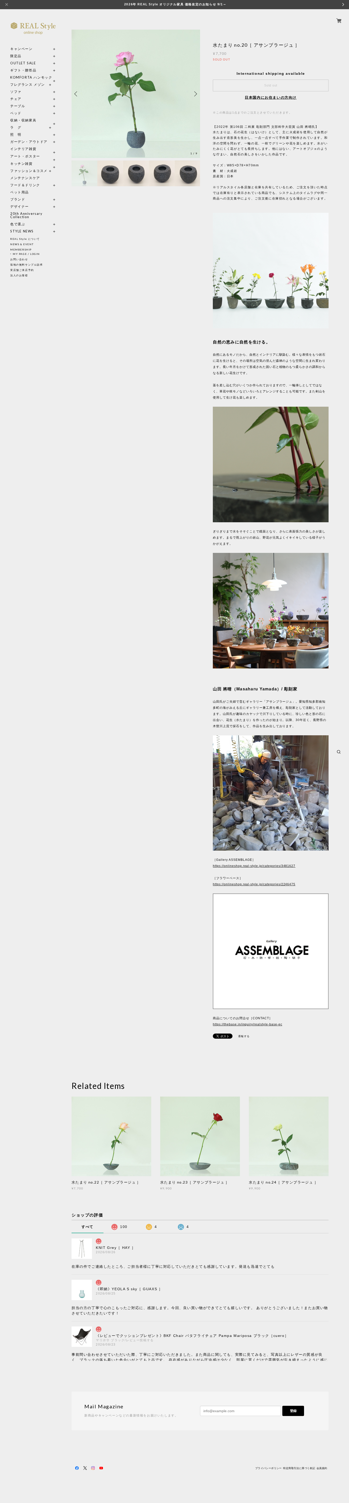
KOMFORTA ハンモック (31, 77)
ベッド (15, 113)
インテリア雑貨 (33, 149)
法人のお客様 (19, 275)
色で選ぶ (17, 224)
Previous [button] (77, 94)
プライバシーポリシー (268, 1468)
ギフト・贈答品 (23, 70)
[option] (136, 94)
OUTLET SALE (23, 63)
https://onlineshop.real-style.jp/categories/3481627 (254, 866)
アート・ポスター (33, 156)
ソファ (25, 91)
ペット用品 (19, 192)
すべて (88, 1227)
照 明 (15, 134)
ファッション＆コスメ (29, 170)
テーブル (17, 106)
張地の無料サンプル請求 (26, 264)
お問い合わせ (19, 259)
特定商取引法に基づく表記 (299, 1468)
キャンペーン (21, 49)
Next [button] (195, 94)
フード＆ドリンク (25, 185)
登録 (293, 1411)
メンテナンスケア (25, 178)
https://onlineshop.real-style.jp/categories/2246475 (254, 884)
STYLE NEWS (22, 231)
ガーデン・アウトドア (29, 141)
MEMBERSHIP (21, 249)
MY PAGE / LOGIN (26, 253)
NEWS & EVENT (21, 244)
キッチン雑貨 (33, 163)
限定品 (15, 56)
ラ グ (15, 127)
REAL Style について (25, 238)
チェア (17, 99)
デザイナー (19, 206)
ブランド (17, 199)
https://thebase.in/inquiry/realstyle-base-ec (247, 1024)
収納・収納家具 (33, 120)
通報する (244, 1036)
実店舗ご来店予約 (22, 269)
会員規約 (322, 1468)
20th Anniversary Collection (26, 215)
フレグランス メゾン (27, 84)
